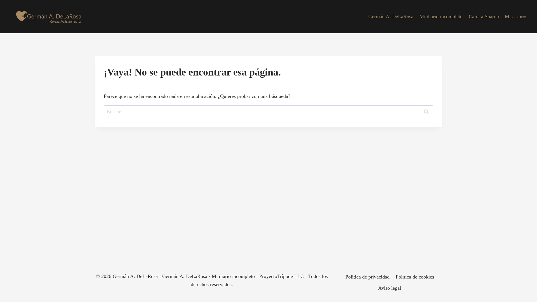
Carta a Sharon (484, 16)
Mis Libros (516, 16)
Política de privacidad (367, 277)
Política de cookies (415, 277)
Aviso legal (389, 288)
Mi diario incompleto (441, 16)
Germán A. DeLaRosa (390, 16)
